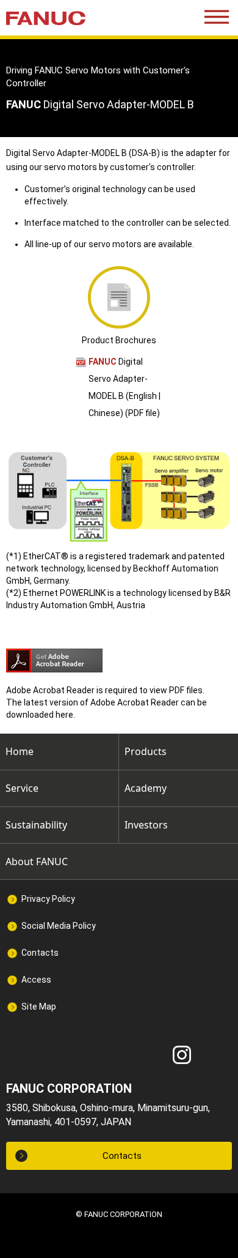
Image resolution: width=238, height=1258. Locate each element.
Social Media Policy (58, 926)
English (143, 396)
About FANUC (36, 861)
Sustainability (36, 825)
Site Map (38, 1006)
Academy (145, 788)
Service (21, 788)
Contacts (40, 953)
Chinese (104, 413)
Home (19, 751)
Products (145, 751)
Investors (146, 825)
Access (36, 979)
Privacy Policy (48, 899)
